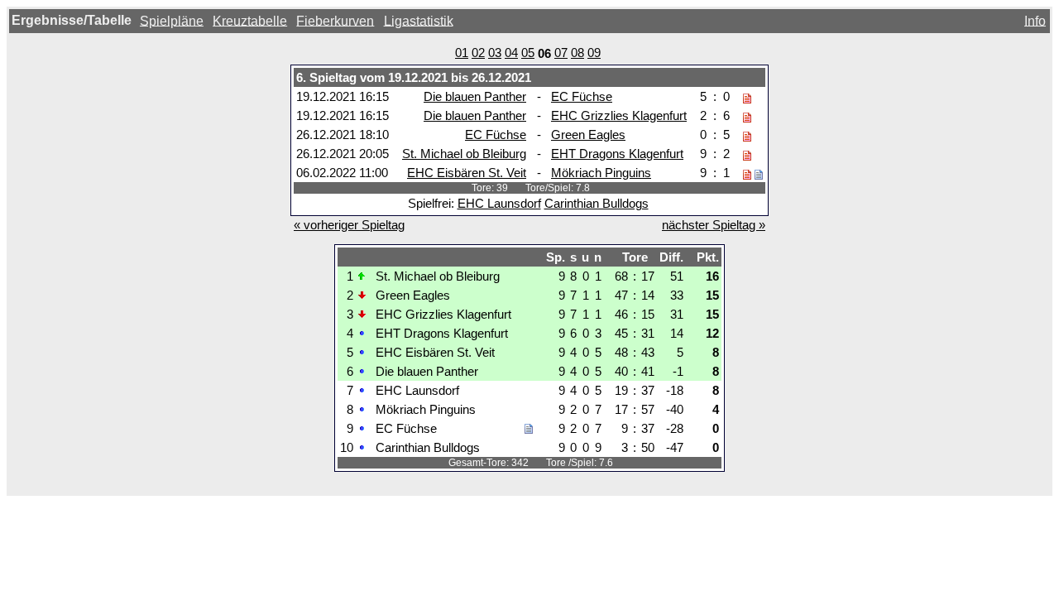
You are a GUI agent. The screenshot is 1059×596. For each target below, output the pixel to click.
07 (561, 53)
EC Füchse (581, 96)
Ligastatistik (418, 20)
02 (478, 53)
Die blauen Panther (475, 96)
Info (1035, 20)
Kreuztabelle (250, 20)
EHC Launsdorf (499, 203)
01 (461, 53)
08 (577, 53)
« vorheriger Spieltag (349, 225)
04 (511, 53)
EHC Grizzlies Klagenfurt (619, 115)
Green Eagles (588, 134)
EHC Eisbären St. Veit (466, 173)
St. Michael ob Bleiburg (464, 154)
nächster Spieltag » (713, 225)
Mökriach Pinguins (601, 173)
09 (594, 53)
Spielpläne (172, 20)
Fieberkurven (335, 20)
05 (527, 53)
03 (494, 53)
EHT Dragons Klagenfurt (617, 154)
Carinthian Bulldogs (596, 203)
